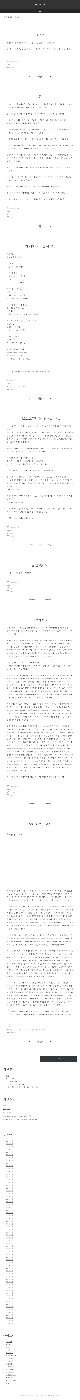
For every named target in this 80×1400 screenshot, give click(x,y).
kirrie (10, 64)
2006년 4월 (9, 1290)
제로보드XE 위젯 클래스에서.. (40, 418)
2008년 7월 (9, 1218)
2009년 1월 (9, 1202)
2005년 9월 (9, 1309)
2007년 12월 (9, 1237)
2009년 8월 (9, 1182)
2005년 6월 (9, 1318)
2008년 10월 (9, 1210)
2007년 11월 (9, 1240)
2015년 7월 (9, 1144)
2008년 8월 (9, 1215)
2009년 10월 (9, 1177)
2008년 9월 (9, 1213)
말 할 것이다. (40, 565)
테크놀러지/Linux (11, 1375)
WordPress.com (52, 1395)
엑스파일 (41, 1029)
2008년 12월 (9, 1204)
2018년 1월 (9, 1141)
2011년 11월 (9, 1152)
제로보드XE (60, 426)
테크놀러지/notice (11, 1377)
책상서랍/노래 (10, 1369)
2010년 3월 (9, 1171)
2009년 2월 (9, 1199)
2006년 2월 (9, 1295)
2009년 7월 (9, 1185)
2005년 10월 (9, 1307)
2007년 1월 (9, 1265)
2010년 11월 (9, 1163)
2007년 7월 (9, 1248)
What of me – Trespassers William (16, 1084)
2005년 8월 (9, 1312)
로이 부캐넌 (21, 386)
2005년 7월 (9, 1315)
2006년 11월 (9, 1271)
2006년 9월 (9, 1276)
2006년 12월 (9, 1268)
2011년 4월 (9, 1160)
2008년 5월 (9, 1224)
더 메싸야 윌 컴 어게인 (40, 246)
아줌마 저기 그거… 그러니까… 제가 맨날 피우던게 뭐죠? (22, 1087)
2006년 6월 (9, 1284)
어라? (40, 35)
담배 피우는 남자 (40, 824)
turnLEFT (9, 1342)
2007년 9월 (9, 1246)
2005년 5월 (9, 1320)
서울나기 (8, 1350)
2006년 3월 (9, 1293)
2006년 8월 (9, 1279)
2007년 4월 (9, 1257)
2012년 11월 (9, 1149)
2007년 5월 (9, 1254)
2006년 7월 (9, 1282)
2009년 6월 (9, 1188)
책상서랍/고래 (10, 1366)
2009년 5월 (9, 1190)
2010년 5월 (9, 1166)
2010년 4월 (9, 1168)
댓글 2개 (11, 67)
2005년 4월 (9, 1323)
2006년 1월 (9, 1298)
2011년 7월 (9, 1155)
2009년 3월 (9, 1196)
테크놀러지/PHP (11, 1380)
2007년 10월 (9, 1243)
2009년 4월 (9, 1193)
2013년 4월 (9, 1146)
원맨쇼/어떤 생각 (11, 1355)
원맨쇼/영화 (9, 1358)
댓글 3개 (11, 217)
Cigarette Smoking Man (16, 1029)
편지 (7, 1383)
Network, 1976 (10, 1078)
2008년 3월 (9, 1229)
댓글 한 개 (12, 1032)
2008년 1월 (9, 1235)
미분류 (8, 1344)
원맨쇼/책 (9, 1364)
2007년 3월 (9, 1260)
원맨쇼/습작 (9, 1353)
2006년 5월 (9, 1287)
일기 (14, 792)
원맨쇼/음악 (9, 1361)
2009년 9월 (9, 1179)
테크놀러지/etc (10, 1372)
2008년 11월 (9, 1207)
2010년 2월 (9, 1174)
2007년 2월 (9, 1262)
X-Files (26, 1029)
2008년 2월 (9, 1232)
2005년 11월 (9, 1304)
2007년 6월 (9, 1251)
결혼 (7, 1076)
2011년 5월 (9, 1157)
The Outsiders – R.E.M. (13, 1081)
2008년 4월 (9, 1226)
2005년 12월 (9, 1301)
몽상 (11, 588)
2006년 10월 (9, 1273)
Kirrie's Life (40, 4)
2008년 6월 (9, 1221)
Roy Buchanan (14, 386)
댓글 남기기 (12, 389)
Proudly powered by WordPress (28, 1395)
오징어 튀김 (40, 620)
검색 (4, 1054)
